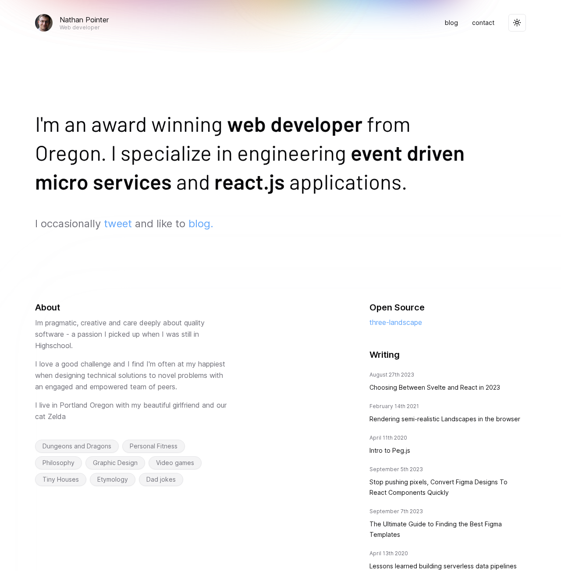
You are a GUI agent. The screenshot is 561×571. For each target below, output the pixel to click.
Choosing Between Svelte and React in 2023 (434, 387)
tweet (118, 223)
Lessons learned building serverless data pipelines (443, 566)
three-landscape (395, 322)
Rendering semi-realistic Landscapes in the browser (444, 419)
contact (483, 22)
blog (451, 22)
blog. (200, 223)
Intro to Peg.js (389, 450)
